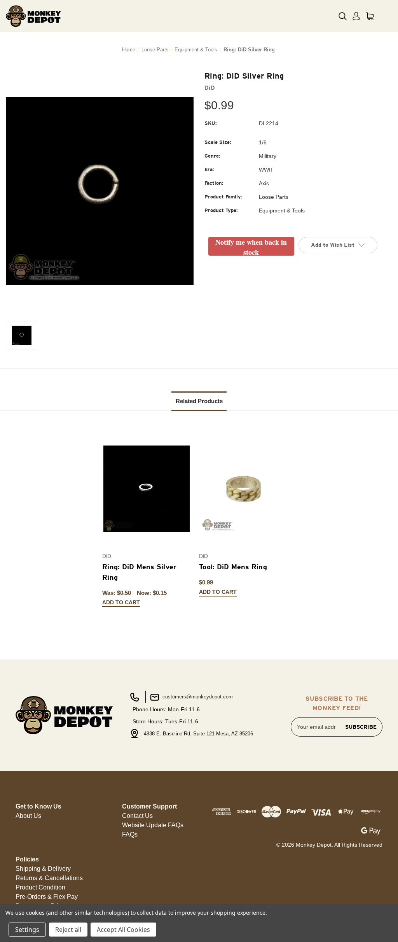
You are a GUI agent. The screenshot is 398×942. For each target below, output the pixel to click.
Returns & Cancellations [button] (49, 878)
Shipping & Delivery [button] (43, 868)
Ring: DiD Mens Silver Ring (139, 572)
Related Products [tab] (199, 401)
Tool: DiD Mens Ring (233, 567)
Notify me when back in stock (251, 246)
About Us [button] (28, 815)
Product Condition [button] (40, 887)
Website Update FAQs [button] (152, 825)
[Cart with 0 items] (370, 16)
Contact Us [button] (137, 815)
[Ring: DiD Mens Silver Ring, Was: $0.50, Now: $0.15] (146, 489)
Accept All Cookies (123, 929)
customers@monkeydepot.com (197, 697)
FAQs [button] (130, 834)
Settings (27, 929)
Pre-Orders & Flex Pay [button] (47, 896)
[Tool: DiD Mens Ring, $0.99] (243, 489)
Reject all (68, 929)
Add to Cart (121, 602)
